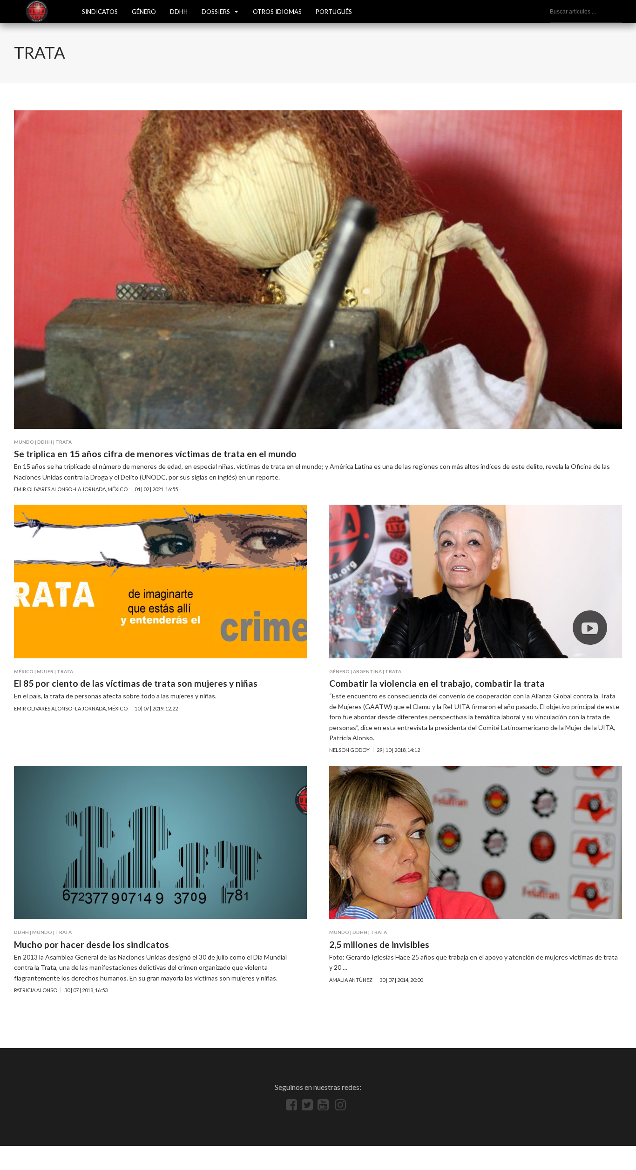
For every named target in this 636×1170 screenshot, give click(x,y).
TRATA (63, 442)
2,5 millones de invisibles (379, 944)
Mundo (24, 442)
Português (334, 11)
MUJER (45, 671)
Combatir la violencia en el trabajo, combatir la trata (437, 683)
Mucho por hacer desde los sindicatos (91, 944)
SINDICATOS (100, 11)
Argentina (367, 671)
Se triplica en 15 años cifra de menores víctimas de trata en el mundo (155, 453)
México (24, 671)
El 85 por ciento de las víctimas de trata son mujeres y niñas (135, 683)
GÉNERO (144, 11)
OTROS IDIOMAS (277, 11)
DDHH (179, 11)
